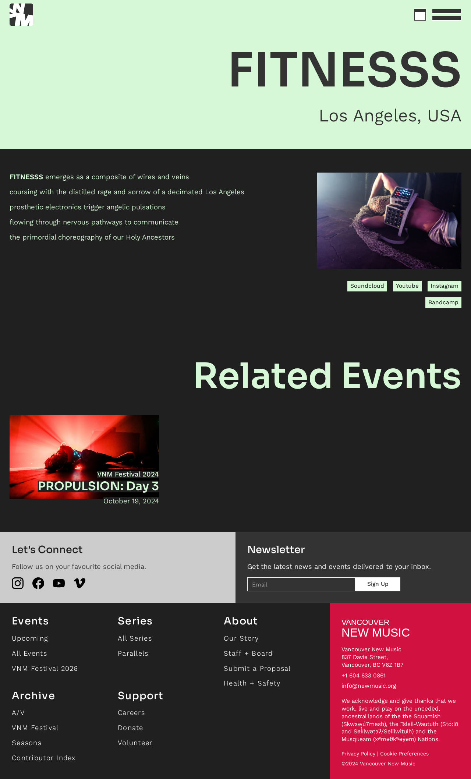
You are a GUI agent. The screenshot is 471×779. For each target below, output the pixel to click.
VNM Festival (35, 727)
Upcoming (30, 638)
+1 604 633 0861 (363, 675)
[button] (446, 14)
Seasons (27, 743)
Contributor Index (44, 758)
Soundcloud (367, 285)
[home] (48, 14)
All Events (29, 653)
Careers (131, 712)
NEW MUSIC (375, 628)
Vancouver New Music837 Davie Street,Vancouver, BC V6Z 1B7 (372, 657)
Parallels (133, 653)
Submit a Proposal (257, 668)
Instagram (444, 285)
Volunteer (135, 743)
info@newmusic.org (368, 685)
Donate (131, 727)
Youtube (407, 285)
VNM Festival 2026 (45, 668)
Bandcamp (443, 302)
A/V (18, 712)
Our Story (241, 638)
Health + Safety (252, 683)
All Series (135, 638)
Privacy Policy (358, 754)
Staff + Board (248, 653)
